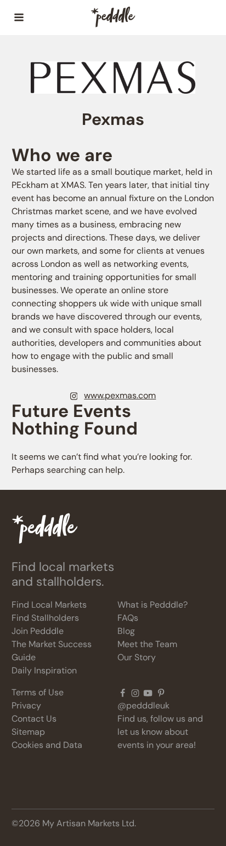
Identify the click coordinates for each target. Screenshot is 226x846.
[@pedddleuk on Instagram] (135, 692)
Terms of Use (38, 692)
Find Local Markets (49, 604)
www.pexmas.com (120, 395)
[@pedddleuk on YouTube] (148, 692)
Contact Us (34, 718)
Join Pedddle (38, 631)
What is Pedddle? (152, 604)
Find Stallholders (45, 618)
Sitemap (28, 732)
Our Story (136, 657)
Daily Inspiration (44, 670)
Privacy (26, 705)
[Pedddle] (113, 17)
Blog (126, 631)
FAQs (127, 618)
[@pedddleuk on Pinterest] (161, 692)
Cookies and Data (47, 745)
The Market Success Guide (52, 650)
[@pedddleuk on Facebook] (122, 692)
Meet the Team (147, 644)
